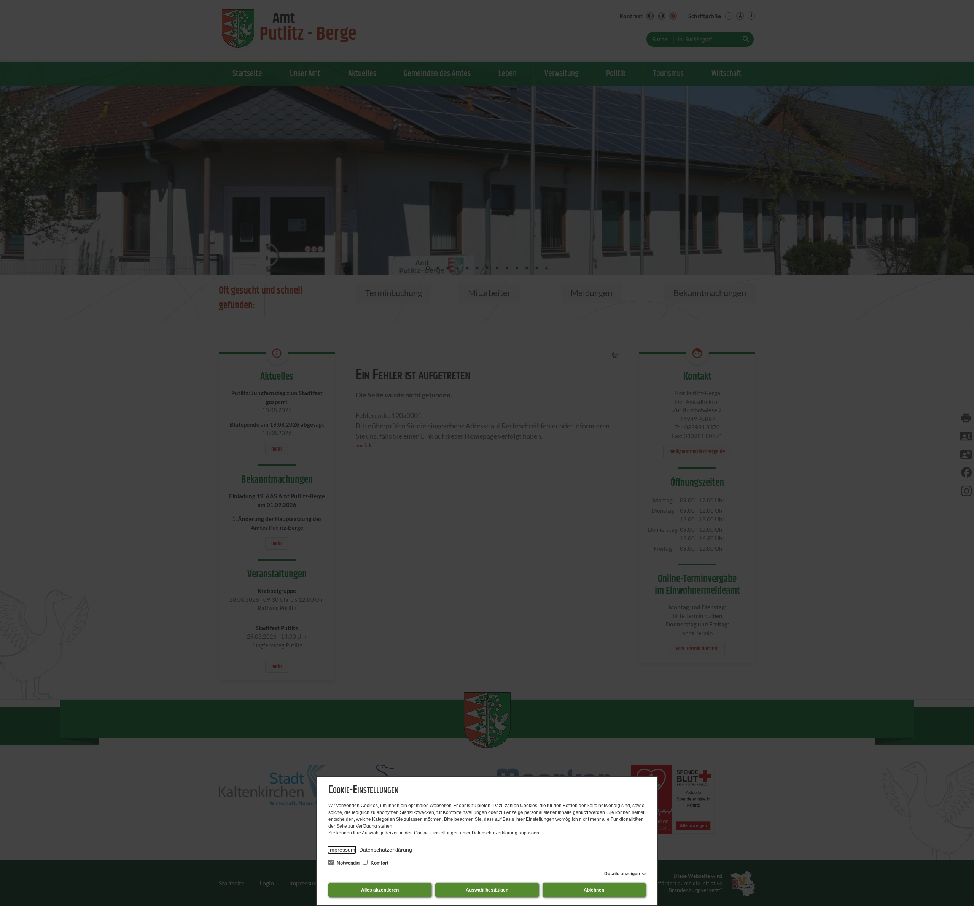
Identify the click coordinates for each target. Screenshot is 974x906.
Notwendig (348, 863)
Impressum (341, 850)
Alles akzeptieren (380, 890)
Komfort (378, 863)
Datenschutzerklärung (385, 850)
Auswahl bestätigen (487, 890)
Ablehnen (594, 890)
